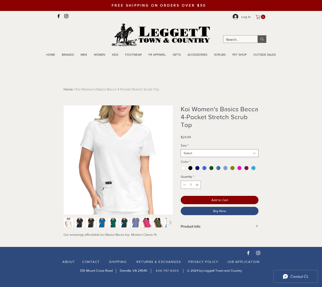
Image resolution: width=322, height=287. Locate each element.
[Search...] (262, 39)
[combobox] (219, 153)
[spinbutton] (191, 185)
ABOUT (68, 262)
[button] (261, 17)
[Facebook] (58, 16)
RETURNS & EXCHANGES (158, 262)
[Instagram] (66, 16)
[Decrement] (184, 185)
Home (68, 89)
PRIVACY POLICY (203, 262)
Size (185, 145)
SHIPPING (118, 262)
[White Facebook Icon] (248, 253)
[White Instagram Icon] (258, 253)
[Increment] (197, 185)
